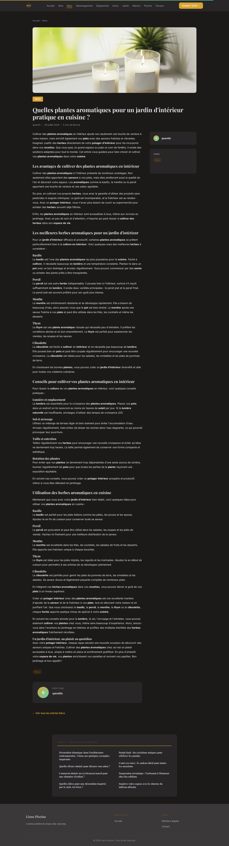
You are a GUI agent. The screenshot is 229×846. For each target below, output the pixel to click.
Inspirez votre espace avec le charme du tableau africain (140, 785)
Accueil (51, 5)
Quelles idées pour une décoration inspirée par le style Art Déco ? (82, 785)
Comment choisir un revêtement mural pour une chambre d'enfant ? (83, 775)
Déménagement (84, 5)
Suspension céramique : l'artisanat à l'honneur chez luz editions (144, 775)
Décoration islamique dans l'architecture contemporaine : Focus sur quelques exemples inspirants (84, 756)
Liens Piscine (36, 816)
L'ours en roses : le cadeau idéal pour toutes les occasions (142, 764)
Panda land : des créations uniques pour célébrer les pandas (140, 754)
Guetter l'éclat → (191, 5)
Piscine (148, 5)
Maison (136, 5)
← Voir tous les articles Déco (49, 713)
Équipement (102, 5)
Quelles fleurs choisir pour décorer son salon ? (84, 766)
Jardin (125, 5)
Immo (115, 5)
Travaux (159, 5)
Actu (60, 5)
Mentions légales (170, 821)
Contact (166, 826)
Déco (69, 5)
